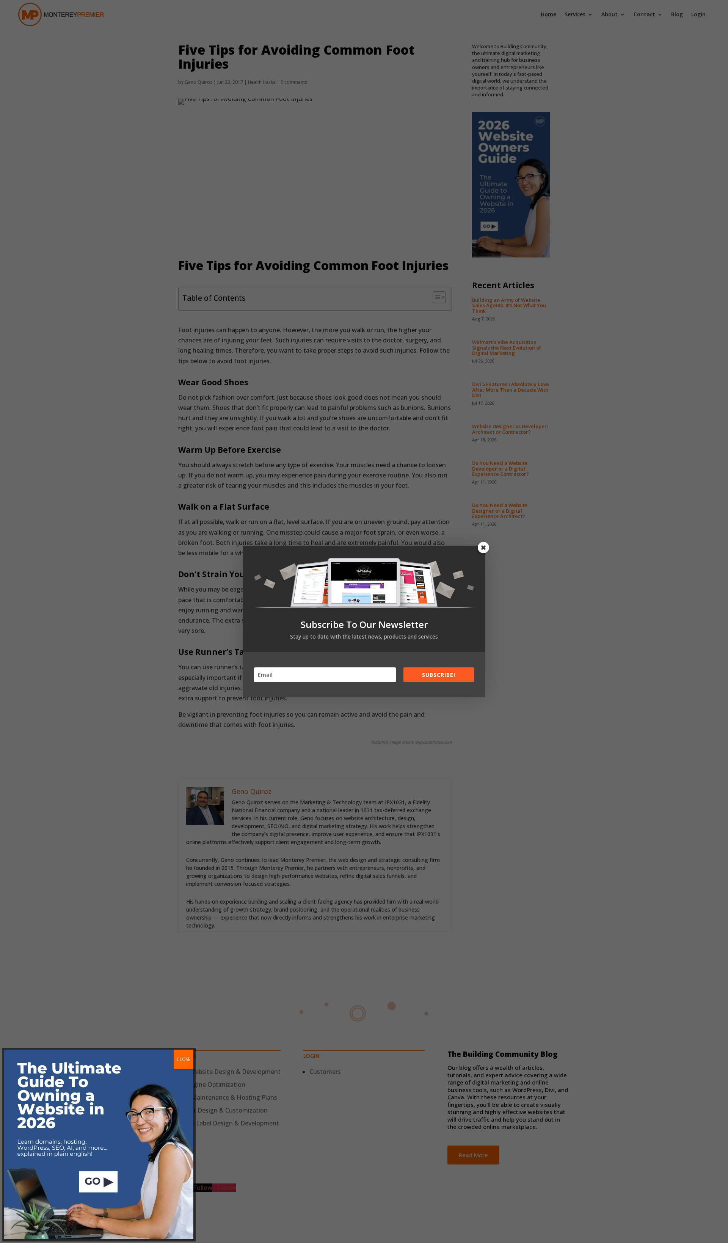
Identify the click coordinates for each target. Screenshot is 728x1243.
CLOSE (183, 1059)
